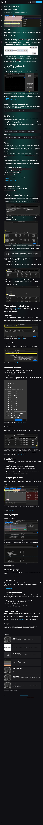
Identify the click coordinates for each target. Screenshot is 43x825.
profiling (15, 690)
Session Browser (16, 308)
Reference (12, 630)
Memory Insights (11, 563)
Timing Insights (11, 510)
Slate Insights (9, 588)
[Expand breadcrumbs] (11, 6)
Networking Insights (14, 575)
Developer (8, 6)
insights (11, 690)
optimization (7, 690)
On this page (7, 29)
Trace (7, 98)
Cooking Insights (21, 619)
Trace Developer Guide (11, 182)
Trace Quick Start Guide (11, 99)
